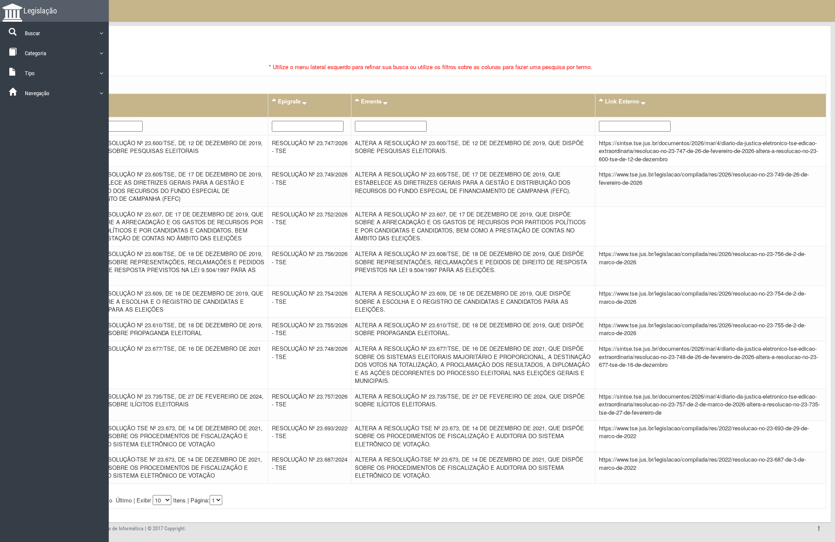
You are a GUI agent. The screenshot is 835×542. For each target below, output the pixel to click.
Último (124, 500)
